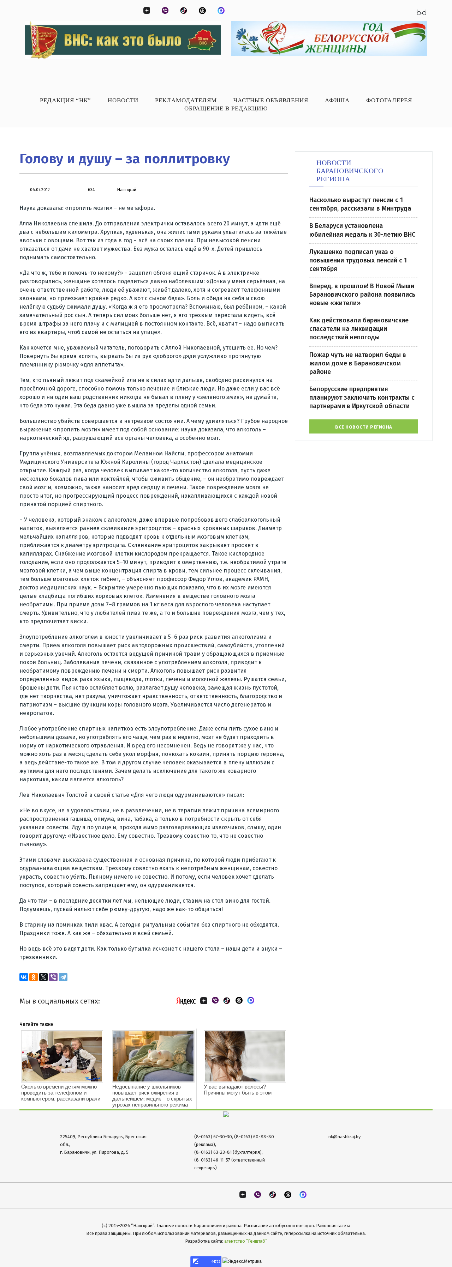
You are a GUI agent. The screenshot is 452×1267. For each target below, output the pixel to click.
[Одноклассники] (33, 977)
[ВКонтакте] (23, 977)
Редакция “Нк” (65, 100)
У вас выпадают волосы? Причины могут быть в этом (238, 1090)
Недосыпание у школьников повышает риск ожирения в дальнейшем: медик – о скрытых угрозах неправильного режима (152, 1096)
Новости (123, 100)
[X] (43, 977)
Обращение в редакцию (226, 108)
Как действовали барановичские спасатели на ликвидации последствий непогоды (359, 328)
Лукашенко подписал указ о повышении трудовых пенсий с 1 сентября (358, 260)
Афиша (337, 100)
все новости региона (363, 427)
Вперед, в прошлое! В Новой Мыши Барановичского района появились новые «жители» (362, 294)
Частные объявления (270, 100)
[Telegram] (63, 977)
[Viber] (53, 977)
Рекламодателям (186, 100)
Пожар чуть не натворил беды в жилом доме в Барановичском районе (357, 363)
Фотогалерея (389, 100)
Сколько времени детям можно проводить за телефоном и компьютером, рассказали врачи (60, 1093)
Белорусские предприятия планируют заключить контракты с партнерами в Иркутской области (362, 397)
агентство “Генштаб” (245, 1241)
